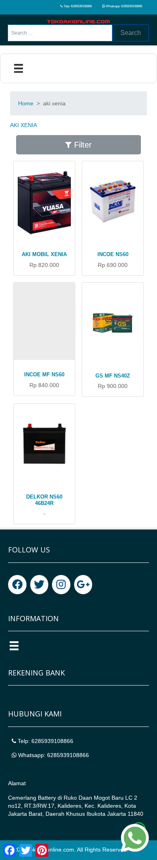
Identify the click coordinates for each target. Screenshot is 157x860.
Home (25, 103)
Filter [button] (82, 144)
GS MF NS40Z (112, 376)
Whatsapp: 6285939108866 (123, 6)
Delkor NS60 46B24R (44, 500)
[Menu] (18, 68)
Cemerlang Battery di (36, 797)
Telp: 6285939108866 (77, 6)
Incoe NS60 (112, 254)
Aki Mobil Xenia (44, 254)
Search (130, 32)
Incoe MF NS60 (44, 375)
